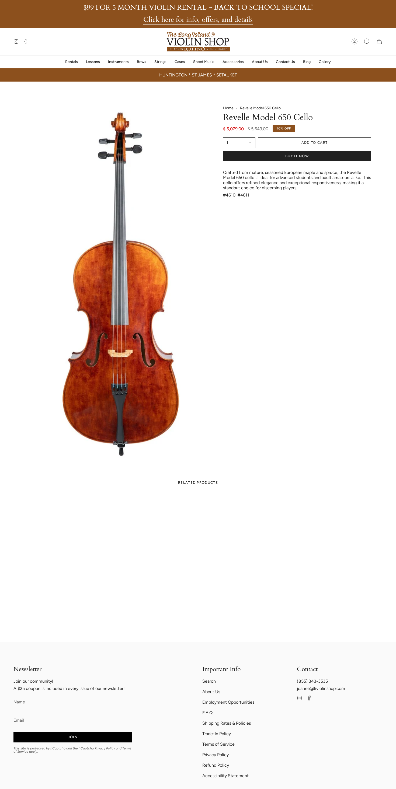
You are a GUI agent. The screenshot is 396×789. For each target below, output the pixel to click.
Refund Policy (215, 765)
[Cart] (379, 41)
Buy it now (297, 156)
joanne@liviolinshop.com (321, 688)
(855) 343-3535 (312, 681)
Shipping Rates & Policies (226, 723)
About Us (211, 691)
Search (209, 681)
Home (228, 108)
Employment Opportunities (228, 702)
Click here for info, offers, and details (198, 19)
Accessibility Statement (225, 775)
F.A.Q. (207, 712)
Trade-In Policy (216, 733)
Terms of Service (218, 744)
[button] (367, 41)
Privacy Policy (105, 748)
